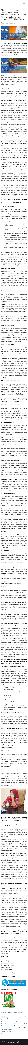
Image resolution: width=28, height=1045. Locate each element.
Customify (17, 1042)
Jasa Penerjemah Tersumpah (8, 23)
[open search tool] (20, 3)
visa (9, 737)
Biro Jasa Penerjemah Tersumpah (15, 1012)
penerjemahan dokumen (17, 75)
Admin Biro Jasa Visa (7, 22)
